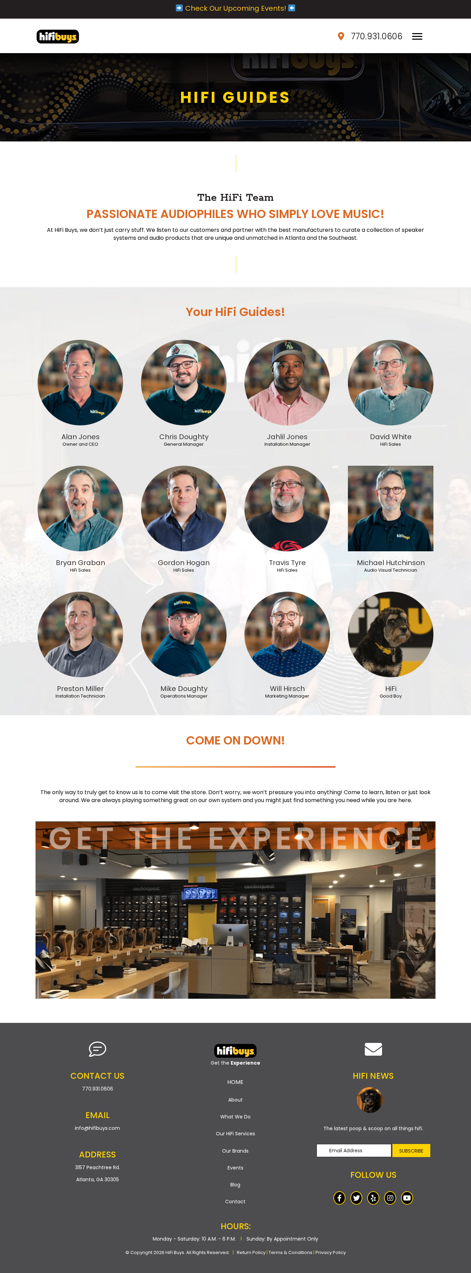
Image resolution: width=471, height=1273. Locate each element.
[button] (411, 1150)
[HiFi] (390, 633)
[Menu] (417, 36)
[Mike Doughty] (184, 633)
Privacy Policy (330, 1252)
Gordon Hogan (184, 563)
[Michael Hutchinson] (390, 508)
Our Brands (235, 1150)
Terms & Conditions (290, 1252)
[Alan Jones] (80, 382)
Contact (235, 1201)
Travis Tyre (287, 563)
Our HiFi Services (235, 1133)
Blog (235, 1184)
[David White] (390, 382)
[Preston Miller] (80, 633)
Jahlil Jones (287, 437)
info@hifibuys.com (97, 1128)
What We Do (235, 1116)
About (235, 1099)
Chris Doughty (184, 437)
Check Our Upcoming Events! (235, 8)
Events (235, 1167)
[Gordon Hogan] (184, 508)
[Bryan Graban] (80, 508)
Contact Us (97, 1076)
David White (391, 437)
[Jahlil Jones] (287, 382)
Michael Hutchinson (391, 563)
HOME (235, 1082)
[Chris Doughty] (184, 382)
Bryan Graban (80, 563)
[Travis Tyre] (287, 508)
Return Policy (251, 1252)
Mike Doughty (184, 688)
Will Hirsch (287, 688)
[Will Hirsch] (287, 633)
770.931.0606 (376, 36)
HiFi (391, 688)
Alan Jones (80, 437)
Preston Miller (80, 688)
